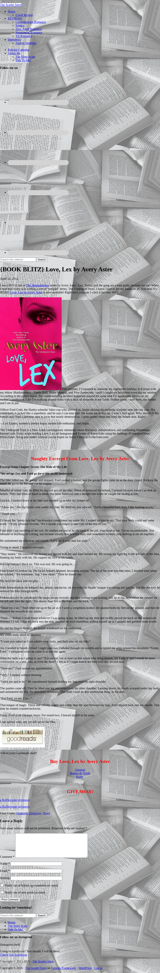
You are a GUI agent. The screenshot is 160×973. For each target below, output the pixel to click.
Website (5, 878)
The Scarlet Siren (10, 4)
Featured (21, 813)
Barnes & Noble (80, 773)
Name (5, 863)
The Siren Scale (17, 926)
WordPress (85, 968)
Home (11, 922)
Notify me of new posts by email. (25, 892)
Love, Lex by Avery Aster (26, 292)
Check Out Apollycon (13, 954)
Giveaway (35, 813)
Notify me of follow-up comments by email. (32, 885)
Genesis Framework (63, 968)
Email (5, 870)
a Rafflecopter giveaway (15, 800)
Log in (98, 968)
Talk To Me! (15, 929)
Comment (7, 856)
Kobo (79, 776)
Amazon (80, 769)
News (46, 813)
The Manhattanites (37, 285)
